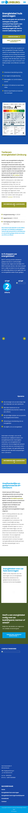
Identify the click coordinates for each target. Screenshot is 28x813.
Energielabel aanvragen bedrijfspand (12, 795)
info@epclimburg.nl (8, 770)
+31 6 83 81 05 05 (7, 772)
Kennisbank (5, 798)
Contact (3, 801)
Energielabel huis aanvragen (10, 792)
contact (10, 197)
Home (3, 789)
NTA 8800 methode (17, 498)
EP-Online (16, 175)
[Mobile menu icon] (25, 2)
